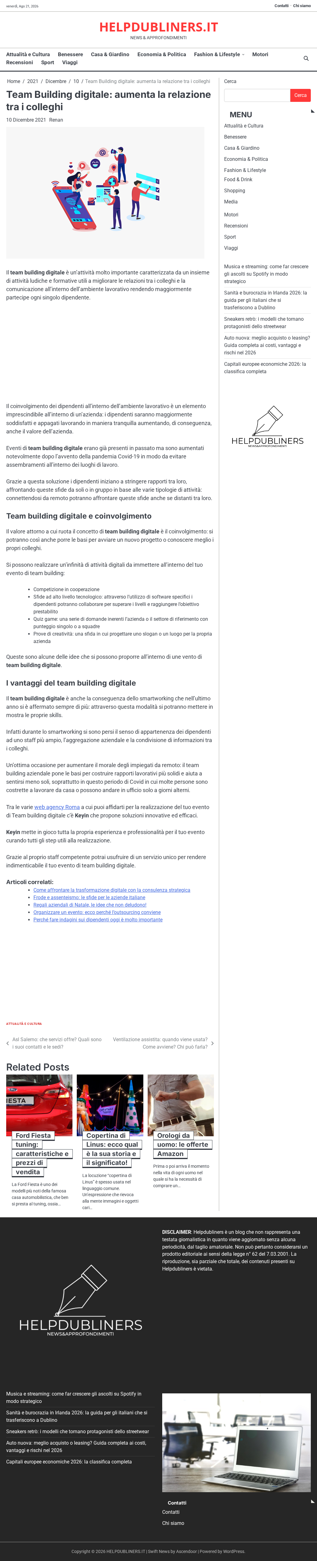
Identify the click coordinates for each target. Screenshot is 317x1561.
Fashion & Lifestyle (217, 54)
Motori (260, 54)
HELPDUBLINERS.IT (158, 26)
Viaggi (70, 62)
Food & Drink (238, 179)
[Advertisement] (110, 353)
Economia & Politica (161, 54)
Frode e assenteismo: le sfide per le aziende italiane (89, 897)
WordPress (233, 1551)
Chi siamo (302, 5)
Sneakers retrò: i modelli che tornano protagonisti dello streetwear (77, 1431)
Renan (56, 120)
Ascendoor (186, 1551)
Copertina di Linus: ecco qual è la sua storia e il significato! (112, 1149)
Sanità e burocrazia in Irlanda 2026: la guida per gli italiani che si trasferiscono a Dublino (265, 300)
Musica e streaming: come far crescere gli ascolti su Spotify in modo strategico (266, 274)
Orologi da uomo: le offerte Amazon (182, 1145)
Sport (47, 62)
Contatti (282, 5)
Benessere (70, 54)
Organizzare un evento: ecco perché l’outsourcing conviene (97, 912)
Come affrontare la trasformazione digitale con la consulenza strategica (111, 890)
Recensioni (19, 62)
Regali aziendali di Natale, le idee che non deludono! (89, 905)
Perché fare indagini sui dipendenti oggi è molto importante (98, 920)
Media (231, 202)
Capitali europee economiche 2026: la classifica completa (69, 1462)
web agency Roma (57, 807)
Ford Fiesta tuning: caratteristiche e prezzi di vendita (42, 1154)
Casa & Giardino (110, 54)
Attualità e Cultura (28, 54)
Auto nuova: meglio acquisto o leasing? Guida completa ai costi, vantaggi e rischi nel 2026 (267, 345)
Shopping (234, 191)
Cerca (230, 81)
